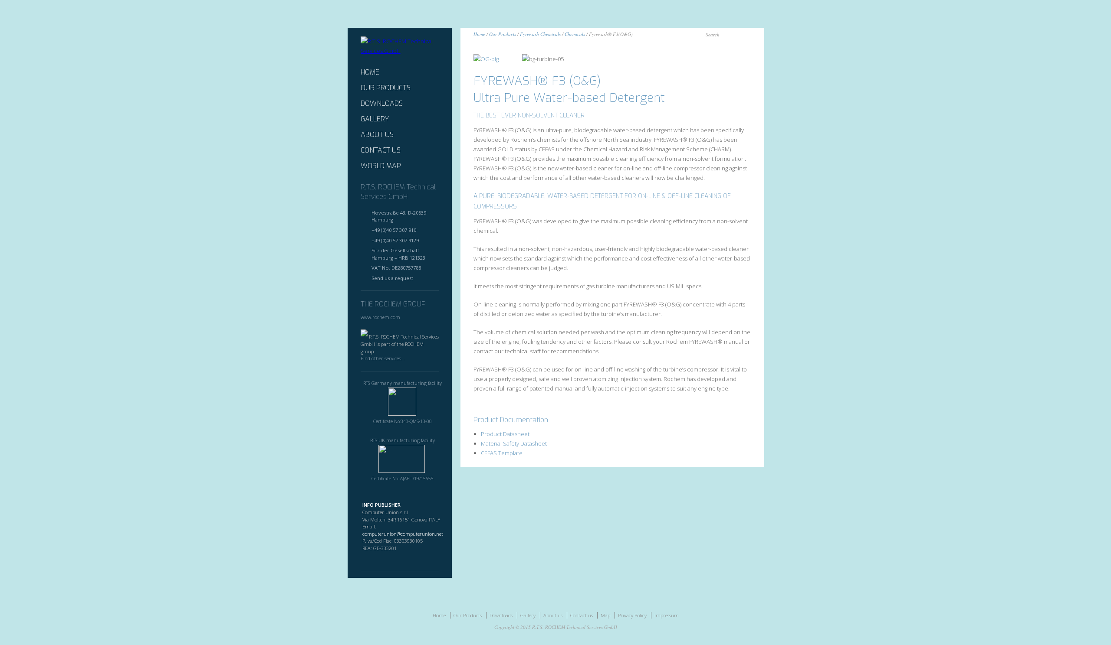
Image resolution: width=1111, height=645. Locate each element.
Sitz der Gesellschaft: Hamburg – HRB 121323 (398, 254)
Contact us (581, 615)
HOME (370, 72)
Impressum (666, 615)
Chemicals (575, 34)
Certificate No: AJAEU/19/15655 (402, 479)
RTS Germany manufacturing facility (402, 383)
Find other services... (383, 358)
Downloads (501, 615)
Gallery (528, 615)
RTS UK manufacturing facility (402, 440)
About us (552, 615)
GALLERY (375, 119)
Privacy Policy (632, 615)
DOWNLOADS (382, 103)
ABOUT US (377, 134)
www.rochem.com (380, 317)
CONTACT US (381, 150)
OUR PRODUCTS (386, 88)
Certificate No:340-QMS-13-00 (402, 421)
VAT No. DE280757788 (396, 267)
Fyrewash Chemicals (540, 34)
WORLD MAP (381, 166)
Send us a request (392, 278)
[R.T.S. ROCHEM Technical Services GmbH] (400, 51)
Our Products (502, 34)
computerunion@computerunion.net (402, 534)
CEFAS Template (502, 453)
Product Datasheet (505, 434)
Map (605, 615)
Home (479, 34)
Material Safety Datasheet (514, 443)
